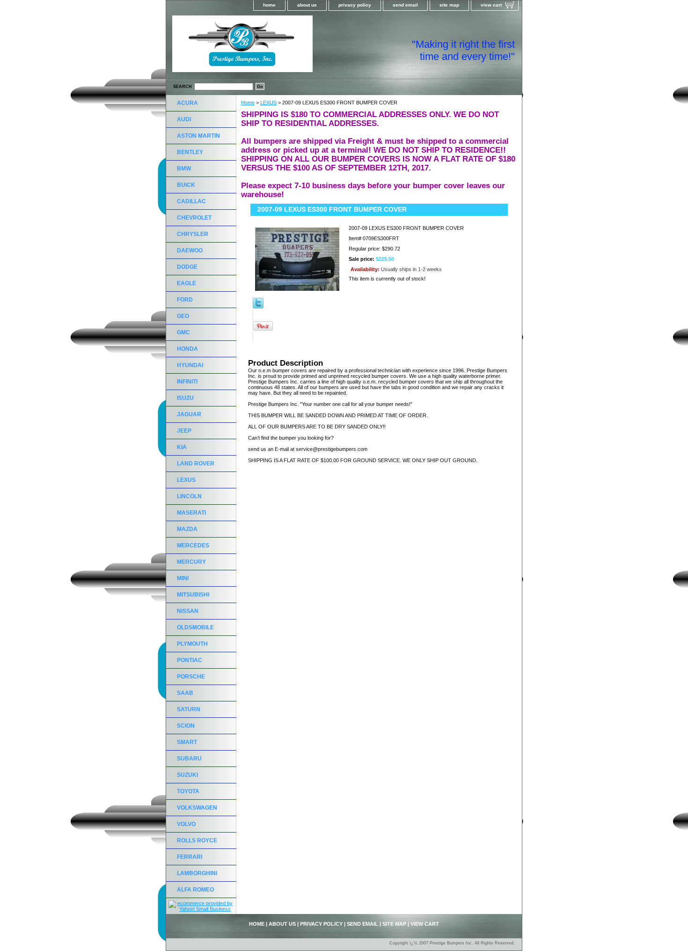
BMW (184, 168)
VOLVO (186, 824)
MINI (183, 578)
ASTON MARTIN (198, 136)
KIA (182, 447)
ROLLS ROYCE (197, 840)
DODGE (187, 267)
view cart (491, 4)
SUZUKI (187, 775)
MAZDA (187, 529)
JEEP (184, 431)
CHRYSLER (192, 234)
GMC (183, 332)
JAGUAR (189, 414)
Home (248, 102)
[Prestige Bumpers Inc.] (283, 46)
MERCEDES (193, 545)
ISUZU (185, 398)
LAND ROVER (195, 463)
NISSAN (187, 611)
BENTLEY (190, 152)
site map (449, 4)
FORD (185, 299)
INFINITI (187, 381)
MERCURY (191, 562)
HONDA (187, 349)
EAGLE (186, 283)
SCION (186, 725)
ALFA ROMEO (195, 889)
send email (405, 4)
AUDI (184, 119)
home (269, 4)
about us (307, 4)
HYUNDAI (190, 365)
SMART (187, 742)
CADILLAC (191, 201)
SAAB (185, 693)
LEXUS (268, 102)
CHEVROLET (194, 217)
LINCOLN (189, 496)
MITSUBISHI (193, 594)
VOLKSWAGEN (197, 807)
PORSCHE (191, 676)
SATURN (188, 709)
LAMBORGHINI (197, 873)
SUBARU (189, 758)
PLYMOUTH (192, 644)
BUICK (186, 185)
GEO (183, 316)
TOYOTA (188, 791)
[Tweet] (258, 307)
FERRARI (189, 857)
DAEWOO (190, 250)
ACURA (187, 103)
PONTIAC (189, 660)
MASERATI (191, 512)
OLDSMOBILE (195, 627)
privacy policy (354, 4)
